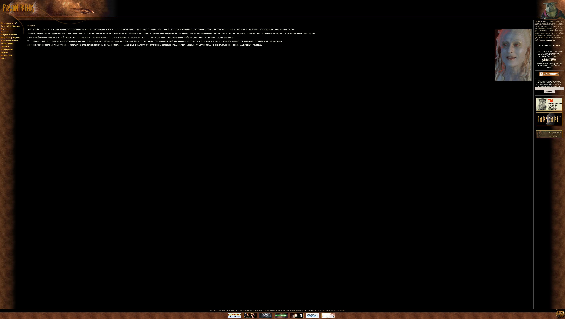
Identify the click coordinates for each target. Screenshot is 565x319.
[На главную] (11, 16)
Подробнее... (551, 41)
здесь (557, 45)
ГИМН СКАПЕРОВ (549, 60)
